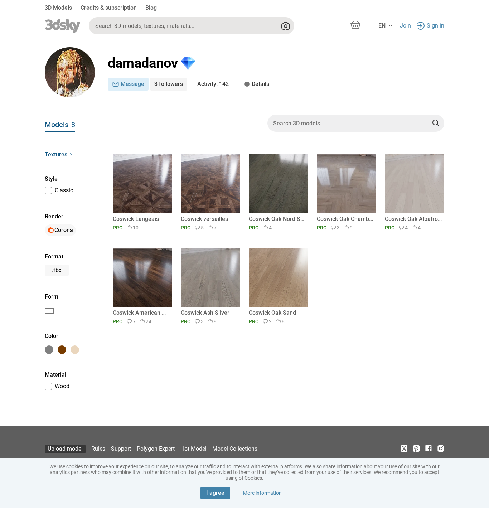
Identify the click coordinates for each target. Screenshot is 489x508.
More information (262, 493)
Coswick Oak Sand (272, 312)
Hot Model (193, 448)
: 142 (213, 84)
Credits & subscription (109, 7)
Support (121, 448)
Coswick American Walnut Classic (141, 312)
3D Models (58, 7)
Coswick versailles (204, 219)
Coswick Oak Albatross (413, 219)
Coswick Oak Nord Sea (277, 219)
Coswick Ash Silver (205, 312)
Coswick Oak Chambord (345, 219)
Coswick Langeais (136, 219)
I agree (215, 492)
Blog (151, 7)
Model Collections (234, 448)
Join (405, 25)
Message (132, 84)
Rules (98, 448)
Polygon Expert (156, 448)
